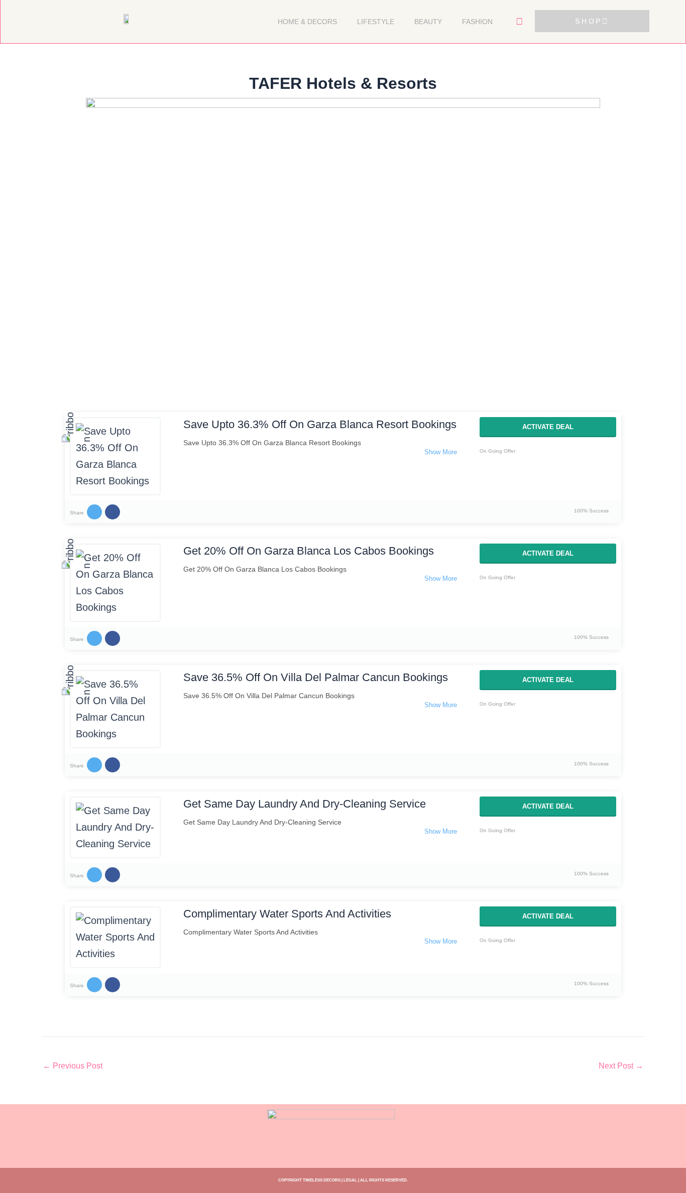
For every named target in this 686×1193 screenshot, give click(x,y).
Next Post (621, 1066)
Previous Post (72, 1066)
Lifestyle (375, 22)
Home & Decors (307, 22)
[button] (519, 21)
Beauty (428, 22)
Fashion (477, 22)
